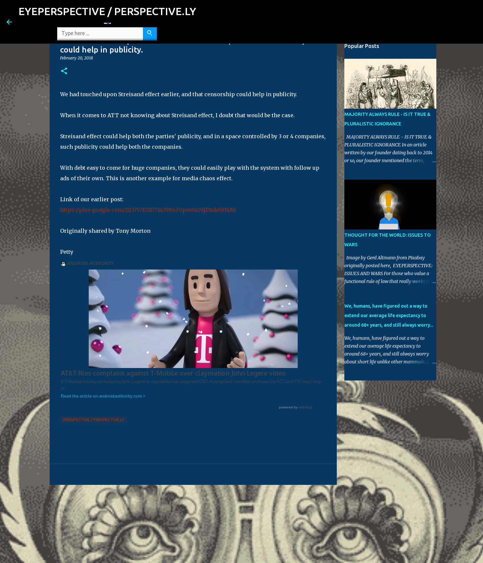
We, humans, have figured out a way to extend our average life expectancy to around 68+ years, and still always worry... (388, 315)
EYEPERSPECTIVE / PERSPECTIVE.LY (107, 11)
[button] (64, 71)
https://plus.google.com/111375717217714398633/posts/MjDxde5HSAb (148, 209)
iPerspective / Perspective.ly (93, 420)
